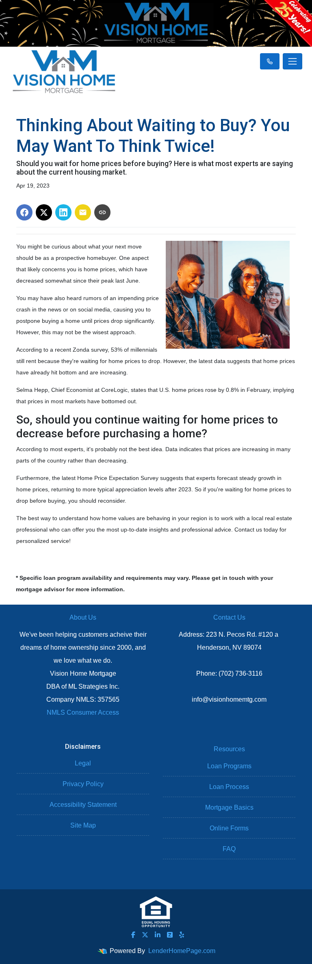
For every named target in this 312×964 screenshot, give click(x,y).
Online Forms (229, 828)
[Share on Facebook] (24, 212)
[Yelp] (181, 935)
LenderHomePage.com (181, 950)
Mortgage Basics (229, 807)
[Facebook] (133, 935)
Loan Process (229, 786)
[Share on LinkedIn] (63, 212)
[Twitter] (145, 935)
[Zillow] (170, 935)
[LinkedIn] (157, 935)
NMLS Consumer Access (83, 712)
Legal (83, 763)
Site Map (83, 825)
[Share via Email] (83, 212)
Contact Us (229, 617)
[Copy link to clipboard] (102, 212)
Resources (229, 749)
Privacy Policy (83, 783)
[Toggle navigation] (292, 61)
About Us (82, 617)
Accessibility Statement (83, 804)
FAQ (229, 848)
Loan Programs (229, 766)
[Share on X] (44, 212)
